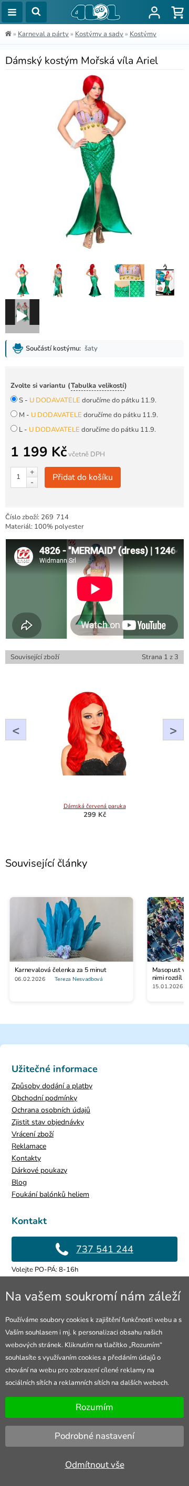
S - (87, 400)
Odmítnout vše (94, 1465)
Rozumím (94, 1407)
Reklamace (29, 1146)
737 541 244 (104, 1249)
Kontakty (26, 1158)
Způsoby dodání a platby (52, 1086)
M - (88, 415)
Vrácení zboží (33, 1134)
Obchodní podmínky (44, 1098)
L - (87, 429)
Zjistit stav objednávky (48, 1122)
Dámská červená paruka (95, 806)
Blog (19, 1182)
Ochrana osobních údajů (51, 1110)
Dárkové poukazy (39, 1170)
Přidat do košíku (82, 477)
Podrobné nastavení (94, 1436)
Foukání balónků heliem (50, 1194)
